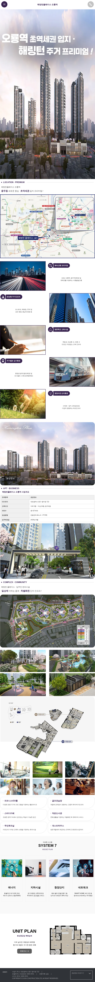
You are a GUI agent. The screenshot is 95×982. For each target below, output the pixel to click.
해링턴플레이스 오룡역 (47, 4)
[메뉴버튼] (4, 4)
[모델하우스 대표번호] (91, 4)
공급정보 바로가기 (78, 973)
